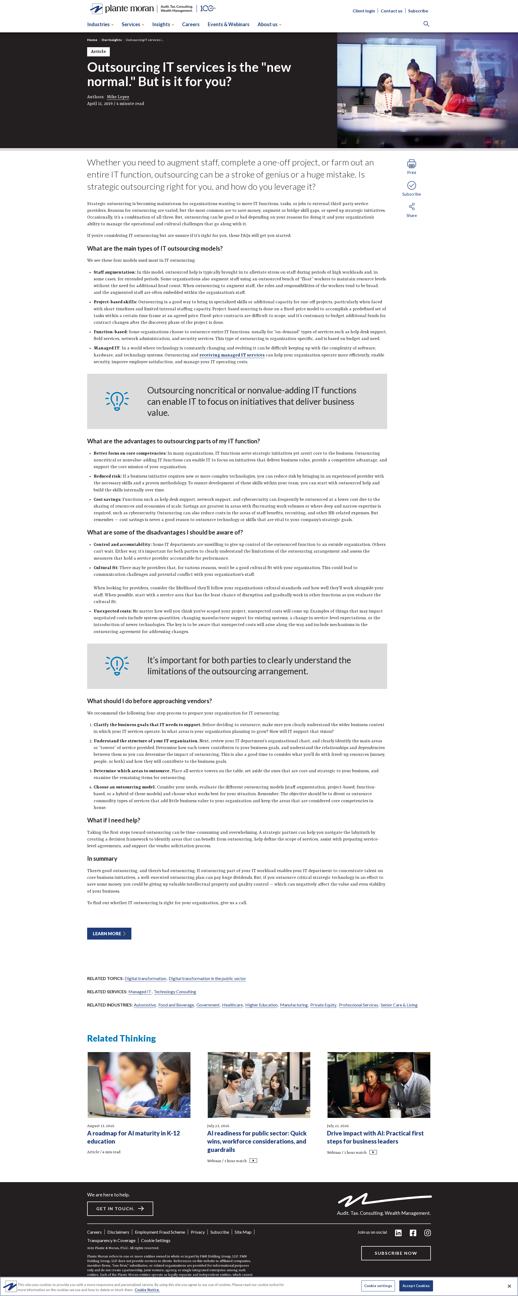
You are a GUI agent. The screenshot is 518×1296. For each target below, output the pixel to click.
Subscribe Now (396, 1253)
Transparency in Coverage (111, 1240)
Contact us (392, 10)
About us (268, 24)
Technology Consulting (175, 991)
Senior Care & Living (399, 1004)
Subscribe (418, 10)
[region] (259, 1286)
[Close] (509, 1286)
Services (131, 24)
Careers (191, 24)
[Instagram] (427, 1233)
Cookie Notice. (147, 1290)
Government (208, 1004)
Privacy (198, 1231)
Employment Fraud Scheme (160, 1231)
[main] (259, 648)
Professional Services (358, 1004)
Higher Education (261, 1004)
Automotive (145, 1004)
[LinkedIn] (398, 1233)
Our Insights (111, 40)
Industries (98, 24)
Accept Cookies (416, 1286)
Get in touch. (115, 1208)
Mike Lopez (118, 97)
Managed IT (139, 991)
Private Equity (323, 1004)
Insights (161, 24)
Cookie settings (156, 1240)
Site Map (243, 1231)
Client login (364, 10)
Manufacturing (294, 1004)
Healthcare (232, 1004)
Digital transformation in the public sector (207, 978)
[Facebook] (413, 1233)
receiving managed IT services (232, 355)
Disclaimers (118, 1231)
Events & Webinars (229, 24)
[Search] (426, 24)
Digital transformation (145, 978)
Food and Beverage (176, 1004)
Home (92, 40)
